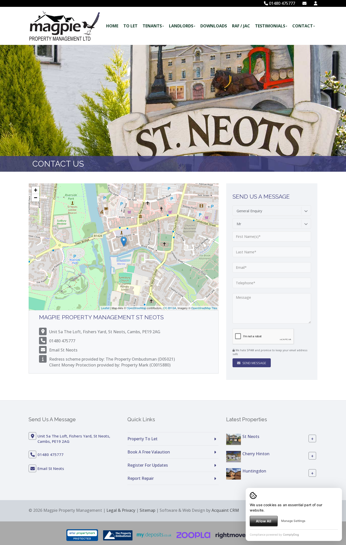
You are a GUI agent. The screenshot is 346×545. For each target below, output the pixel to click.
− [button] (35, 198)
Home (112, 26)
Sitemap (147, 510)
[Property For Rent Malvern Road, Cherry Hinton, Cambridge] (233, 456)
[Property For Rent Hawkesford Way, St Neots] (233, 439)
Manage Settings (293, 521)
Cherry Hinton (256, 453)
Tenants (152, 26)
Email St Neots (63, 350)
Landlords (181, 26)
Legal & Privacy (120, 510)
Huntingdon (254, 471)
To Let (130, 26)
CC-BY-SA (169, 308)
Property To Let (142, 439)
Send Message (254, 363)
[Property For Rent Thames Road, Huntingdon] (233, 473)
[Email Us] (304, 3)
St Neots (250, 436)
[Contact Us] (315, 3)
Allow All (263, 521)
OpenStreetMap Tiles (204, 308)
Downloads (213, 26)
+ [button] (35, 190)
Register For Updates (147, 465)
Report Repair (140, 478)
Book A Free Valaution (148, 452)
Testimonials (270, 26)
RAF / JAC (241, 26)
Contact (302, 26)
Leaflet (105, 308)
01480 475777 (281, 3)
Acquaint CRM (225, 510)
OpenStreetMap (136, 308)
